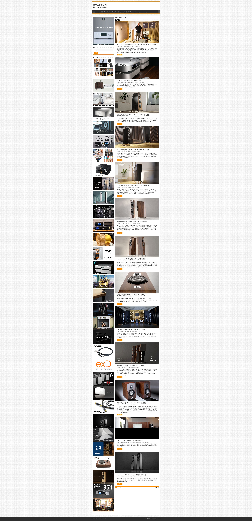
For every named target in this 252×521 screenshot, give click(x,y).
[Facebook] (147, 519)
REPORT (133, 46)
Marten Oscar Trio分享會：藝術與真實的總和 (130, 440)
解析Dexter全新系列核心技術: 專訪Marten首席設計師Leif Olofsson (136, 44)
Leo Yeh (118, 151)
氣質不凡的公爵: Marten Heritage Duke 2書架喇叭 (131, 403)
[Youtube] (148, 519)
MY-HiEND (100, 5)
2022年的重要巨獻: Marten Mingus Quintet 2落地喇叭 (133, 185)
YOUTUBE (145, 11)
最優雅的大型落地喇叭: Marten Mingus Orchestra (131, 329)
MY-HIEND (158, 518)
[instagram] (149, 519)
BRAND (120, 17)
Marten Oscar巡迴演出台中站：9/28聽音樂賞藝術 (131, 475)
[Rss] (146, 519)
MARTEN (130, 46)
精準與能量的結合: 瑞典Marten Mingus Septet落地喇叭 (133, 149)
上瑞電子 (136, 46)
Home (117, 17)
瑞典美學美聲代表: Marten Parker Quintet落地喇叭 (132, 221)
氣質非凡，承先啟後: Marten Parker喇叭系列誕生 (131, 365)
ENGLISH (98, 11)
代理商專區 (125, 11)
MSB (134, 82)
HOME (94, 11)
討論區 (135, 11)
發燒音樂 (119, 11)
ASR (130, 442)
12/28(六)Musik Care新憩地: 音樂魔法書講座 (130, 80)
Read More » (120, 54)
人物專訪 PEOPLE (141, 46)
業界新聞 (103, 11)
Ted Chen (119, 46)
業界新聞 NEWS (141, 82)
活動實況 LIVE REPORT (145, 442)
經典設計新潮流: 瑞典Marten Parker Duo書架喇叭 (131, 295)
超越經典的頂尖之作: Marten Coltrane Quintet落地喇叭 (133, 115)
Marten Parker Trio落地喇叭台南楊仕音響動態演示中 (132, 259)
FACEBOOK (140, 11)
